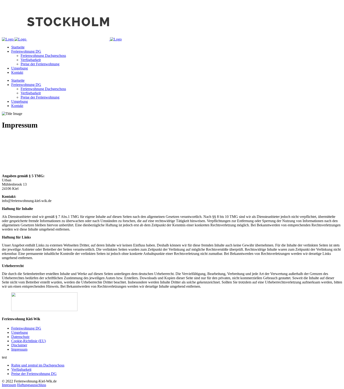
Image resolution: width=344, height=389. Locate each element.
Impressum (19, 349)
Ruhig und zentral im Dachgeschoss (37, 365)
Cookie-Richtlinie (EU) (28, 341)
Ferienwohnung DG (26, 328)
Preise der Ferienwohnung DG (34, 374)
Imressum (9, 385)
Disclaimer (19, 345)
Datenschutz (20, 337)
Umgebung (19, 332)
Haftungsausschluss (31, 385)
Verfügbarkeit (21, 369)
